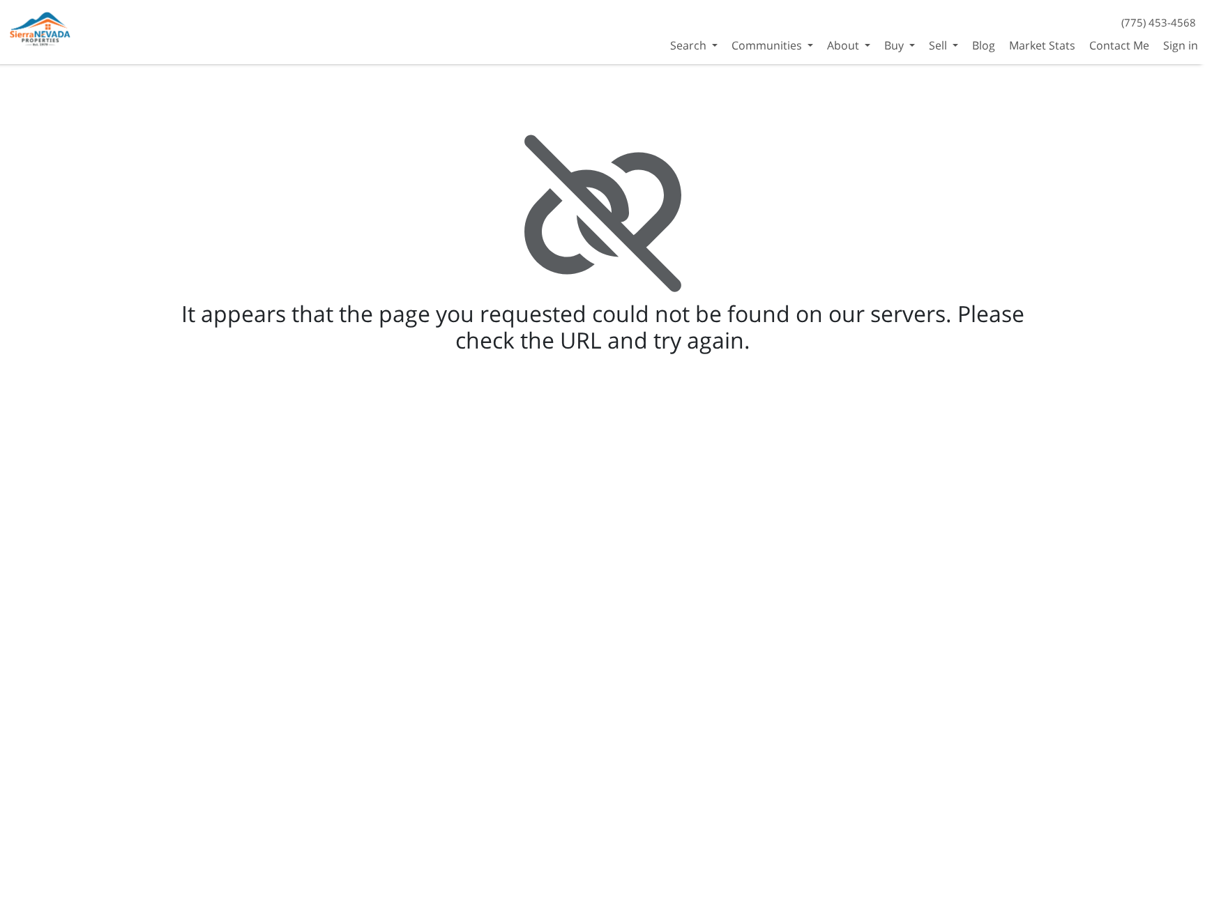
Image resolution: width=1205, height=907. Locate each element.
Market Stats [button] (1042, 45)
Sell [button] (939, 45)
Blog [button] (983, 45)
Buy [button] (895, 45)
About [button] (844, 45)
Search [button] (689, 45)
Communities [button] (768, 45)
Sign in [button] (1180, 45)
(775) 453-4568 (1158, 22)
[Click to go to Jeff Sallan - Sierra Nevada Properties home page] (41, 30)
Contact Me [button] (1119, 45)
